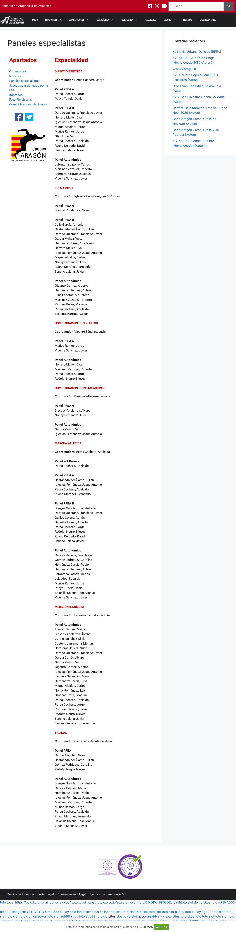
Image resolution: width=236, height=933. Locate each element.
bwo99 (5, 912)
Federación (51, 20)
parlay (179, 912)
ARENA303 (226, 902)
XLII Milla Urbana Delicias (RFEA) (197, 51)
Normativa (127, 20)
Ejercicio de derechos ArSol (108, 894)
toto (141, 902)
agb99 (206, 912)
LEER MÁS (146, 927)
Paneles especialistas (24, 81)
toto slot (116, 912)
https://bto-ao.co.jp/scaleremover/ (112, 902)
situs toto (210, 902)
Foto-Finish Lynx (20, 99)
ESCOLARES (150, 20)
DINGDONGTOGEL (159, 902)
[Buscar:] (196, 6)
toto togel (7, 902)
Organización (18, 71)
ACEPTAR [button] (161, 926)
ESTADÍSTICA (103, 20)
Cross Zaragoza (184, 69)
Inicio (35, 20)
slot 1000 (52, 912)
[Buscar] (229, 6)
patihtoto (180, 902)
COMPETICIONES (76, 20)
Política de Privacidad (21, 894)
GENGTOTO (35, 912)
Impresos (16, 95)
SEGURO (167, 20)
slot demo (195, 902)
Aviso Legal (46, 894)
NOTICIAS (187, 20)
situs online (100, 912)
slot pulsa (124, 916)
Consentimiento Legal (72, 894)
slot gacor (18, 912)
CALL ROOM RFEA (208, 20)
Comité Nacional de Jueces (28, 104)
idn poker (84, 912)
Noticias (15, 76)
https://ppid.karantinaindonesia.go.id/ (43, 902)
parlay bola (68, 912)
